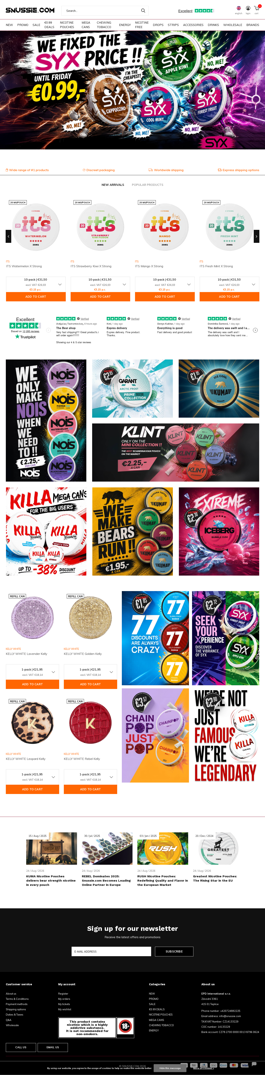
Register (63, 993)
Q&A (8, 1020)
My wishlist (64, 1009)
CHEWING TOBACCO (104, 24)
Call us (20, 1047)
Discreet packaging (101, 170)
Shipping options (16, 1009)
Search (143, 11)
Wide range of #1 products (29, 170)
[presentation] (8, 236)
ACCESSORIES (193, 25)
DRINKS (213, 25)
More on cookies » (203, 1068)
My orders (64, 998)
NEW (9, 25)
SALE (36, 25)
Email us (53, 1047)
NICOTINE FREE (142, 24)
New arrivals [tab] (113, 185)
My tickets (64, 1004)
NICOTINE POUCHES (67, 24)
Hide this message (170, 1068)
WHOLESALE (232, 25)
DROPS (158, 25)
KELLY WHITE (13, 648)
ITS (72, 261)
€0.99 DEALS (49, 24)
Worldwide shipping (169, 170)
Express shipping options (241, 170)
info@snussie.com (230, 1016)
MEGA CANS (86, 24)
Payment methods (17, 1004)
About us (11, 993)
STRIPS (173, 25)
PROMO (22, 25)
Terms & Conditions (17, 998)
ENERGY (125, 25)
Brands (252, 25)
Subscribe (174, 951)
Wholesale (12, 1025)
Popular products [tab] (147, 185)
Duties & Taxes (14, 1014)
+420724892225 (230, 1010)
